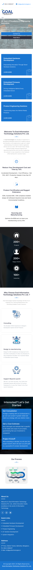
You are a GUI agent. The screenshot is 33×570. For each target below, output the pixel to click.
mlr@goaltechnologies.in (24, 4)
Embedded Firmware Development (13, 526)
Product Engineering (8, 529)
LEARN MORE (8, 72)
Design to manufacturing (12, 349)
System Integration (8, 534)
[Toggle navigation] (2, 18)
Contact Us (16, 34)
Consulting (7, 323)
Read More (16, 37)
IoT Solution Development (10, 532)
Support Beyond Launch (12, 379)
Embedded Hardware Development (13, 523)
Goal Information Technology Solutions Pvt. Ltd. (16, 566)
